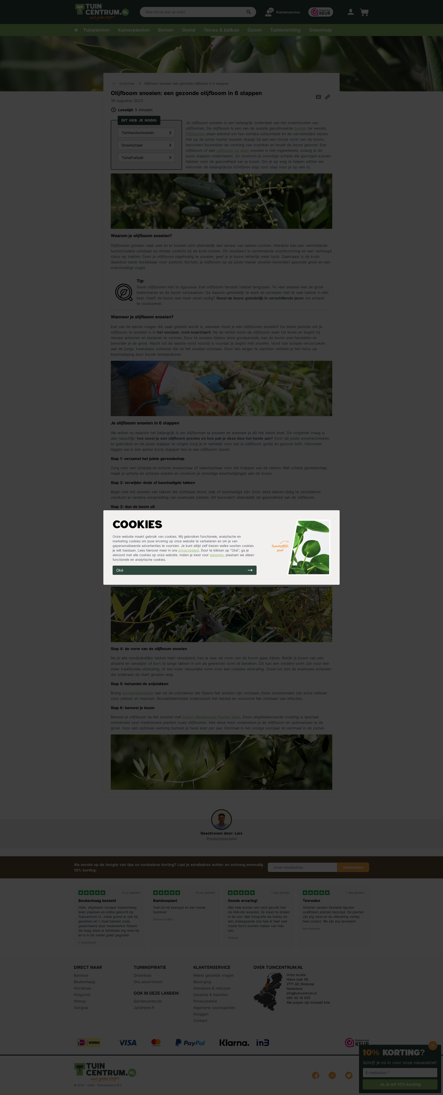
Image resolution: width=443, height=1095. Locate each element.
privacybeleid (188, 550)
